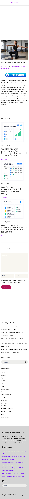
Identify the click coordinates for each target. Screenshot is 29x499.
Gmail (2, 383)
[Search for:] (14, 362)
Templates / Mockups (7, 408)
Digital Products (5, 378)
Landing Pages (5, 389)
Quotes (3, 397)
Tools (2, 414)
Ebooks (3, 380)
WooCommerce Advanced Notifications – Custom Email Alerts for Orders (14, 228)
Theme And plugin (6, 411)
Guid (2, 386)
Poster (3, 392)
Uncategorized (5, 417)
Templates (4, 406)
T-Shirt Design (5, 403)
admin (12, 66)
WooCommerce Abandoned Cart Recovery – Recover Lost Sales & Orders (14, 152)
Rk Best (14, 2)
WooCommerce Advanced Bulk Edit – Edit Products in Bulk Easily (12, 190)
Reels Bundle (18, 66)
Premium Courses (6, 394)
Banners (3, 372)
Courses (3, 375)
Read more (4, 159)
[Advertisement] (14, 20)
